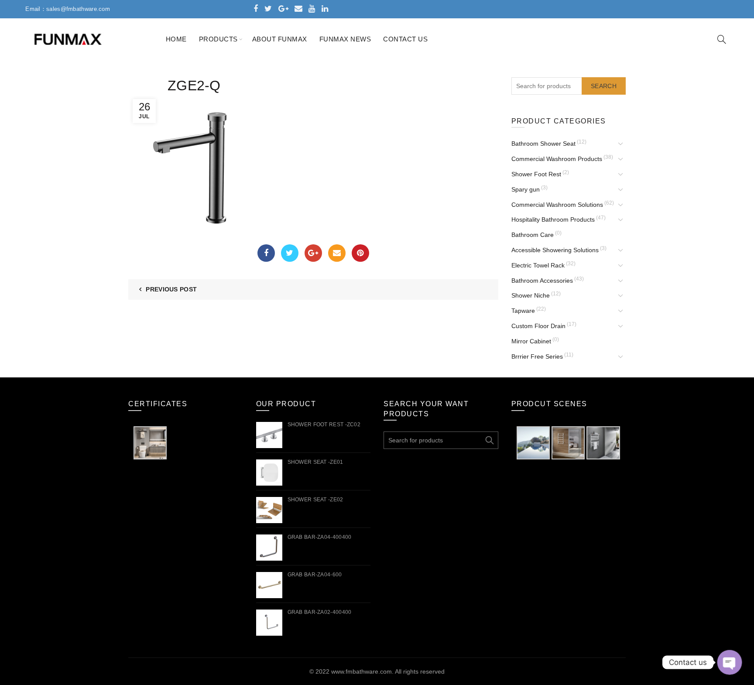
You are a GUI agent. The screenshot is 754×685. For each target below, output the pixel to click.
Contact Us (405, 39)
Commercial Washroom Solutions (557, 204)
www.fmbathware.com (361, 671)
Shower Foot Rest (536, 174)
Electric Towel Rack (538, 265)
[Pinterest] (360, 253)
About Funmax (279, 39)
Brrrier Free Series (537, 356)
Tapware (523, 310)
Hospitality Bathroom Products (553, 219)
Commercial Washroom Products (556, 158)
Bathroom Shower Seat (543, 143)
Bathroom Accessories (542, 280)
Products (218, 39)
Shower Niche (530, 295)
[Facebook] (266, 253)
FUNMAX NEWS (345, 39)
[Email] (337, 253)
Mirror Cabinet (531, 341)
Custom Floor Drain (538, 325)
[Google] (313, 253)
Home (176, 39)
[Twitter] (289, 253)
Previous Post (171, 289)
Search (604, 85)
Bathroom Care (532, 234)
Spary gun (525, 189)
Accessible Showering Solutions (555, 250)
